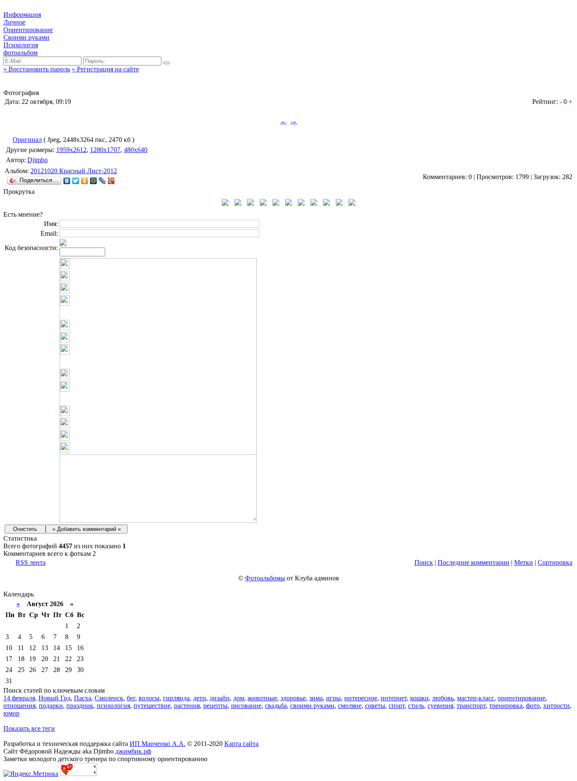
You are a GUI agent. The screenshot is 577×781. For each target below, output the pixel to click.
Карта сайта (241, 743)
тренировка (506, 705)
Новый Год (54, 698)
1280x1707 (105, 149)
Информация (22, 14)
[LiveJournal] (102, 180)
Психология (20, 45)
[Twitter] (75, 180)
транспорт (471, 705)
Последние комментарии (473, 562)
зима (316, 698)
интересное (360, 698)
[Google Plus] (111, 180)
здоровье (293, 698)
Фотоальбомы (265, 578)
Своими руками (26, 37)
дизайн (220, 698)
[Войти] (166, 63)
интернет (394, 698)
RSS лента (31, 562)
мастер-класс (475, 698)
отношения (19, 705)
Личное (14, 22)
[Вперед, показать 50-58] (351, 203)
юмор (11, 713)
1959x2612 (71, 149)
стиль (416, 705)
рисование (246, 705)
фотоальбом (20, 52)
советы (375, 705)
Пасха (82, 698)
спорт (397, 705)
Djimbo (37, 159)
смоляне (350, 705)
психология (113, 705)
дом (238, 698)
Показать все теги (29, 728)
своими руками (312, 705)
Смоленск (109, 698)
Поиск (423, 562)
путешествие (152, 705)
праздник (79, 705)
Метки (523, 562)
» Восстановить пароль (36, 69)
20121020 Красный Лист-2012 (73, 170)
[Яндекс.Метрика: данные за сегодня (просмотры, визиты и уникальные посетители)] (30, 774)
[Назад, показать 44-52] (225, 203)
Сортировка (555, 562)
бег (131, 698)
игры (333, 698)
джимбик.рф (133, 751)
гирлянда (176, 698)
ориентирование (521, 698)
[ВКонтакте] (67, 180)
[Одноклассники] (84, 180)
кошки (419, 698)
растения (187, 705)
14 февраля (19, 698)
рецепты (215, 705)
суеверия (440, 705)
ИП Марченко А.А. (157, 743)
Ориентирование (28, 29)
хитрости (556, 705)
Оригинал (27, 139)
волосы (149, 698)
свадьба (276, 705)
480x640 (135, 149)
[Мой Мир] (93, 180)
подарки (51, 705)
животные (262, 698)
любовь (443, 698)
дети (199, 698)
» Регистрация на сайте (105, 69)
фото (533, 705)
